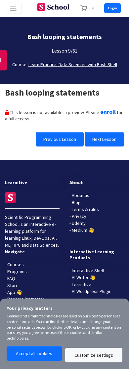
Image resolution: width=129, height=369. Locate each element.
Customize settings (93, 355)
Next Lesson (104, 139)
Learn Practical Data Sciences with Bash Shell (72, 64)
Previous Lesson (59, 139)
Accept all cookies (34, 353)
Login (112, 8)
